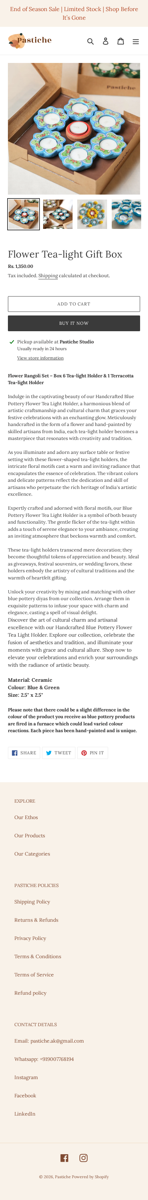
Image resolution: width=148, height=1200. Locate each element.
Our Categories (32, 854)
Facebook (25, 1095)
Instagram (26, 1077)
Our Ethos (26, 817)
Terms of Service (34, 974)
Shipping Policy (32, 901)
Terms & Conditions (37, 956)
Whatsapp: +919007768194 (44, 1059)
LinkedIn (25, 1114)
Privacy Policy (30, 938)
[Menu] (135, 40)
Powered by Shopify (90, 1176)
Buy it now (74, 323)
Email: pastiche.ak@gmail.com (49, 1041)
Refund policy (30, 993)
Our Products (29, 835)
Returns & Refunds (36, 920)
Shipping (48, 276)
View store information (40, 358)
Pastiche (63, 1176)
